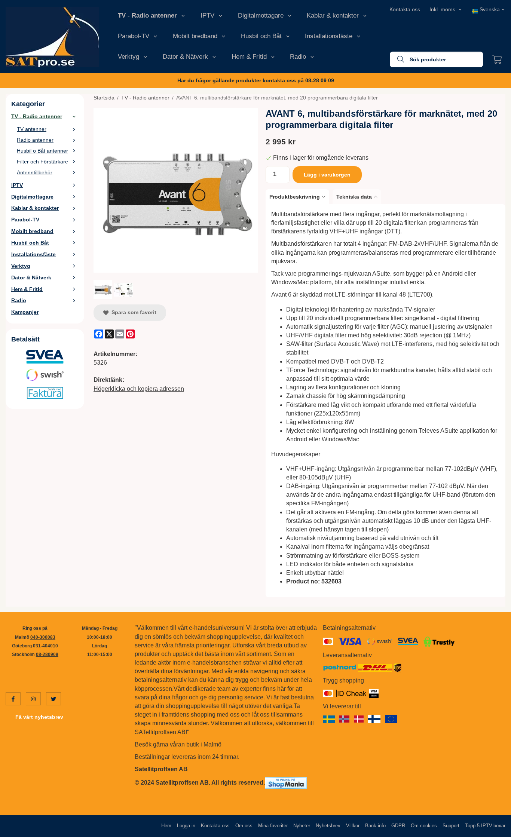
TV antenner (31, 129)
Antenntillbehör (34, 172)
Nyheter (301, 825)
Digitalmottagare (261, 15)
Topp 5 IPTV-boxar (485, 825)
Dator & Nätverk (185, 56)
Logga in (186, 825)
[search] (397, 59)
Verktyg (128, 56)
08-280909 (47, 654)
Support (451, 825)
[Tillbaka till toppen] (495, 826)
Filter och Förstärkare (42, 162)
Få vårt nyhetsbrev (39, 717)
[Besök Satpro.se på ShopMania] (286, 782)
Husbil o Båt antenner (42, 151)
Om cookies (424, 825)
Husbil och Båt (261, 36)
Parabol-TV (133, 36)
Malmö (212, 744)
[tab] (299, 197)
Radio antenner (35, 140)
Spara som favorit (132, 312)
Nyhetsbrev (328, 825)
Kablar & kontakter (333, 15)
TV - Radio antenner (147, 15)
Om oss (244, 825)
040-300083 (42, 637)
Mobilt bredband (195, 36)
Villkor (352, 825)
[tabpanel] (385, 401)
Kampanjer (25, 312)
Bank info (375, 825)
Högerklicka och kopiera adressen (139, 389)
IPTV (207, 15)
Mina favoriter (273, 825)
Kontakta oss (404, 9)
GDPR (398, 825)
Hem (166, 825)
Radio (298, 56)
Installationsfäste (328, 36)
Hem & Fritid (249, 56)
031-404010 (45, 646)
